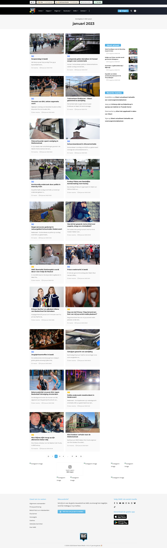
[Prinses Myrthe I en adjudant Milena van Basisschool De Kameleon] (47, 297)
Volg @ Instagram (70, 471)
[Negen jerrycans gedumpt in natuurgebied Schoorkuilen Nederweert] (47, 212)
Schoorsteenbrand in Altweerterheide (81, 144)
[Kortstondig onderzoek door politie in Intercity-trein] (47, 169)
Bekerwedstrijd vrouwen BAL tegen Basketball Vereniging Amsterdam (45, 393)
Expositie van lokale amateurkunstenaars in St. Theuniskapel (113, 75)
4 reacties (35, 152)
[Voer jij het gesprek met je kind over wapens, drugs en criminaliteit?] (82, 212)
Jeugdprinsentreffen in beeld (42, 355)
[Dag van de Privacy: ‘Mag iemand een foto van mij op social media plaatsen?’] (82, 297)
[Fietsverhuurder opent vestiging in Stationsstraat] (47, 129)
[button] (89, 11)
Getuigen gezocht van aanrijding (80, 352)
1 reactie (71, 69)
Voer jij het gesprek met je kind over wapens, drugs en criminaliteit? (81, 225)
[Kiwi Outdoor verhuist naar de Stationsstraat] (82, 422)
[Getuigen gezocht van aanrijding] (82, 339)
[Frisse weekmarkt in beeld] (82, 254)
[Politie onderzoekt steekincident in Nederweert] (82, 380)
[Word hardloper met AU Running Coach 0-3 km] (133, 51)
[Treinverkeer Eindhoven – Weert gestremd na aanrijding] (82, 86)
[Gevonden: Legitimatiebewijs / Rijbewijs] (133, 68)
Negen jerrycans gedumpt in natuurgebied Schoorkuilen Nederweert (46, 228)
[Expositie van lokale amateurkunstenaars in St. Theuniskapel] (133, 76)
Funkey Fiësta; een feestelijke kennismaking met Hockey (78, 182)
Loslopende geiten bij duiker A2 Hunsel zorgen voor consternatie (82, 60)
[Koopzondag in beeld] (47, 43)
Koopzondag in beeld (39, 59)
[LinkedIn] (129, 503)
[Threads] (132, 503)
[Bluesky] (135, 503)
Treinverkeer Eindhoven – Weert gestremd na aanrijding (79, 100)
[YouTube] (120, 503)
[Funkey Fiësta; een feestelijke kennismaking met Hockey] (82, 169)
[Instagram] (126, 503)
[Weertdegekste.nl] (33, 10)
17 (72, 456)
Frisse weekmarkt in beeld (77, 270)
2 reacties (35, 67)
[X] (117, 503)
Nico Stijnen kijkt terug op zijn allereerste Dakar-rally (43, 439)
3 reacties (35, 448)
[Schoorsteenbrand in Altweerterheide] (82, 129)
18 (76, 456)
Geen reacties (36, 112)
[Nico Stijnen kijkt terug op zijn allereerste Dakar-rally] (47, 422)
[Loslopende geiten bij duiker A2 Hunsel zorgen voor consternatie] (82, 43)
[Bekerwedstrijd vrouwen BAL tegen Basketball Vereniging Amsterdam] (47, 380)
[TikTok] (115, 507)
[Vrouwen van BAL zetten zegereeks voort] (47, 86)
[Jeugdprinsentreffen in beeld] (47, 339)
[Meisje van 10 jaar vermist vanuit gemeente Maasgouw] (133, 60)
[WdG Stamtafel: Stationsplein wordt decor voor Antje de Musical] (47, 254)
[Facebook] (114, 503)
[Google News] (123, 503)
